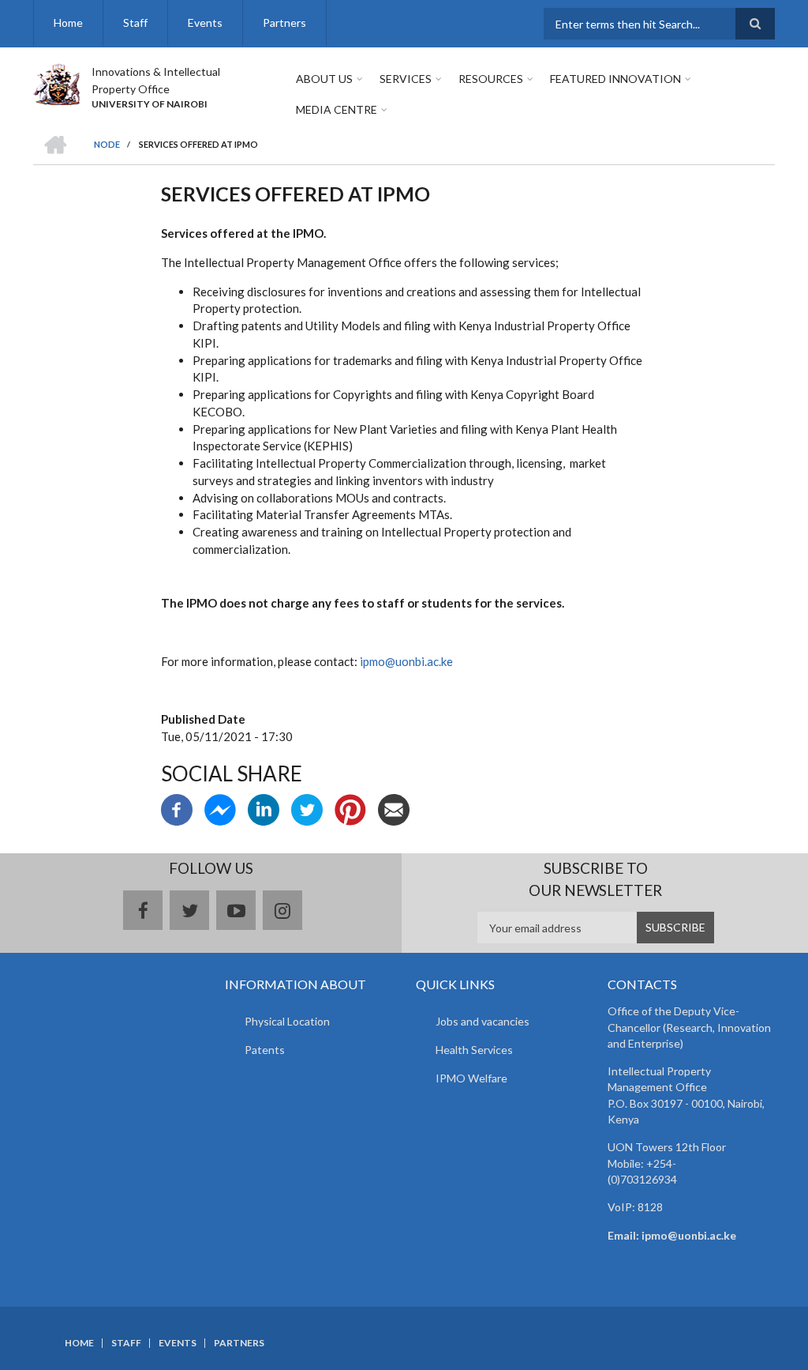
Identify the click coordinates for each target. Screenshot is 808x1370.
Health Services (474, 1049)
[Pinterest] (350, 808)
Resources (490, 78)
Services (406, 78)
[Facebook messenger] (220, 808)
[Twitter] (307, 808)
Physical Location (287, 1021)
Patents (265, 1049)
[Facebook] (177, 808)
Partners (284, 22)
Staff (135, 22)
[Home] (56, 82)
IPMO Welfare (471, 1078)
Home (68, 22)
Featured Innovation (615, 78)
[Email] (394, 808)
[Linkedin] (263, 808)
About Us (324, 78)
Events (205, 22)
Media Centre (336, 109)
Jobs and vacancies (482, 1021)
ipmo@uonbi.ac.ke (406, 661)
